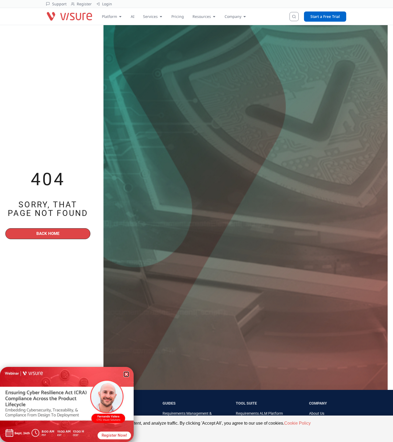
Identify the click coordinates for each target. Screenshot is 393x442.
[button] (126, 374)
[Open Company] (244, 16)
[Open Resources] (214, 16)
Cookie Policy (297, 423)
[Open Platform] (120, 16)
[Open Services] (161, 16)
